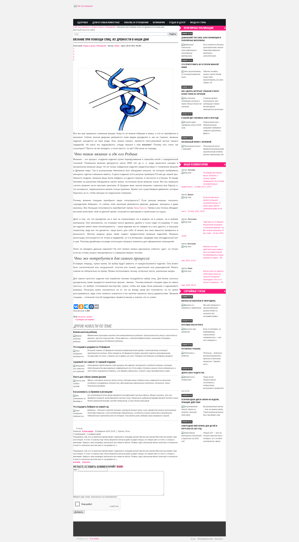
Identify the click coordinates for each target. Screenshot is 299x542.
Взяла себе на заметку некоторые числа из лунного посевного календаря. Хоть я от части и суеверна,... (213, 276)
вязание (81, 317)
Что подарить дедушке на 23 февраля (91, 346)
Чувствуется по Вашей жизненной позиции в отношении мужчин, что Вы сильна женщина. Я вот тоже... (213, 227)
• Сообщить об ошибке (84, 319)
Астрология (83, 28)
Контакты (219, 539)
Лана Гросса (140, 208)
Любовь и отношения (136, 22)
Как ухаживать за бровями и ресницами (92, 391)
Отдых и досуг (97, 27)
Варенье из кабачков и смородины (198, 300)
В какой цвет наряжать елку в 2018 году (200, 117)
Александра (87, 431)
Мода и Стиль (198, 22)
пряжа (89, 317)
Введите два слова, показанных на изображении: (95, 497)
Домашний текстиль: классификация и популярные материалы (201, 39)
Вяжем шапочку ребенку (85, 331)
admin (116, 46)
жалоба (76, 462)
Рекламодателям (205, 539)
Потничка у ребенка (190, 348)
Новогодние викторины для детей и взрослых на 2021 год (199, 427)
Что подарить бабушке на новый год (91, 406)
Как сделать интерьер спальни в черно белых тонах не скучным (200, 92)
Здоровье (82, 22)
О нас (193, 539)
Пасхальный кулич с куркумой (196, 141)
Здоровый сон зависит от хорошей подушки (94, 361)
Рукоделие (110, 27)
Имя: (75, 470)
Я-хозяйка (94, 539)
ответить (86, 462)
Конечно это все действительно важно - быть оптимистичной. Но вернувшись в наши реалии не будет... (213, 252)
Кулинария (159, 22)
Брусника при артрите (192, 324)
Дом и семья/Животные (106, 22)
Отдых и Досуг (177, 22)
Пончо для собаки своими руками (89, 376)
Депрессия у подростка (192, 372)
